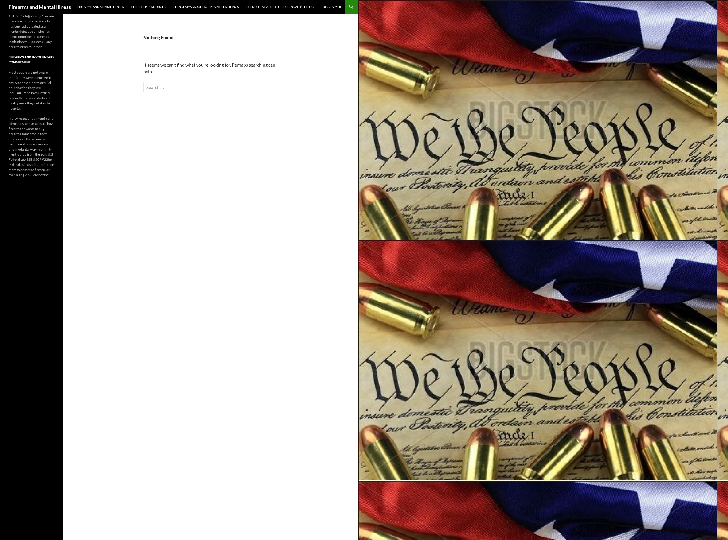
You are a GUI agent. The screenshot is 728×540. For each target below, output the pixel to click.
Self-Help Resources (148, 7)
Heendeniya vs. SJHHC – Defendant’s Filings (280, 7)
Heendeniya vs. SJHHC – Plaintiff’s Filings (206, 7)
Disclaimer (332, 7)
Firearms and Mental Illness (40, 7)
